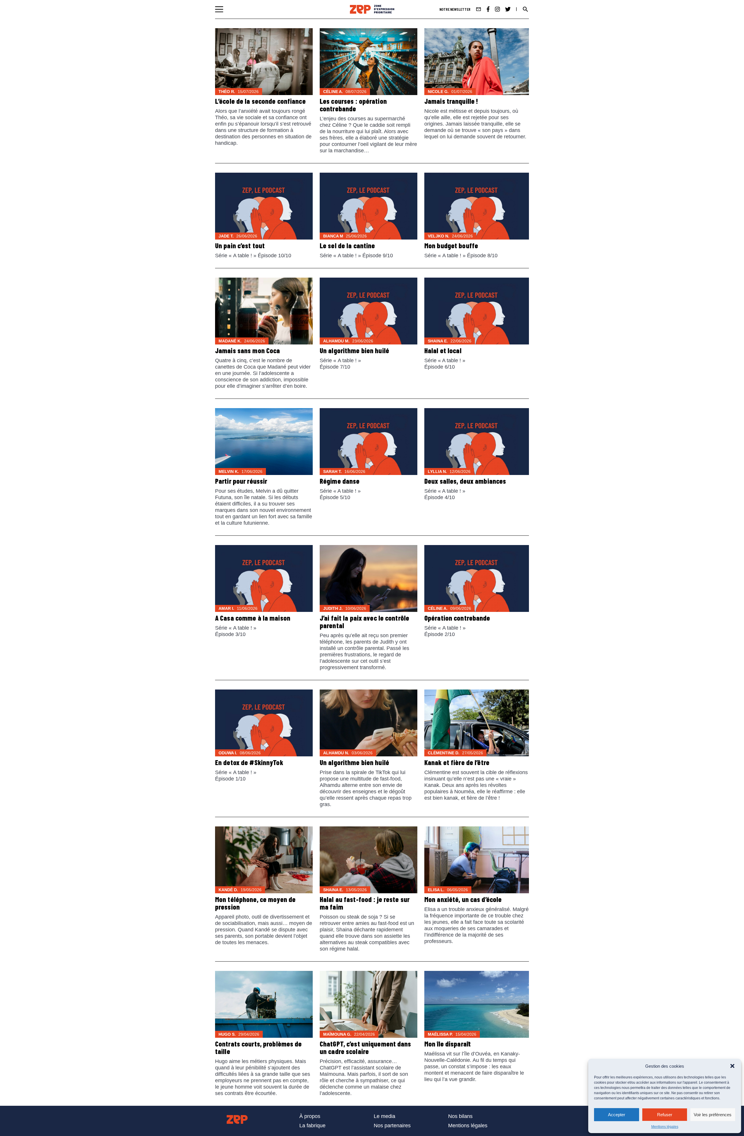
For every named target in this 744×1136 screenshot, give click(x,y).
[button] (732, 1066)
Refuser (664, 1114)
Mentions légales (664, 1127)
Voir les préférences (713, 1114)
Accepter (616, 1114)
